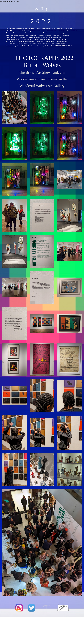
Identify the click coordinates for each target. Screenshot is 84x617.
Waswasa (51, 44)
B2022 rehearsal (57, 28)
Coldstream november (20, 33)
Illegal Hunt (33, 35)
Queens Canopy (36, 46)
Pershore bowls (72, 31)
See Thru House (11, 44)
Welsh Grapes (60, 44)
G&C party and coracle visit (35, 31)
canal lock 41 (21, 31)
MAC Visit (31, 37)
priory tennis (50, 41)
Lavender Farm (22, 37)
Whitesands (25, 46)
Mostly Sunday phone (59, 39)
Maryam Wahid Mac (54, 37)
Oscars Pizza (40, 41)
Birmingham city (70, 28)
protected (46, 46)
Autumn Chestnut (34, 28)
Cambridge (61, 31)
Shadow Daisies (23, 44)
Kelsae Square (10, 37)
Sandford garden (61, 41)
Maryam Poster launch (13, 39)
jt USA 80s (56, 35)
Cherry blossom (51, 31)
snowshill (33, 44)
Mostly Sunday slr (27, 39)
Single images (10, 28)
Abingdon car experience (26, 41)
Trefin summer (42, 44)
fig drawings (60, 33)
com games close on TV (37, 33)
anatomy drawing (22, 28)
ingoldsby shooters (45, 35)
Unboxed (8, 33)
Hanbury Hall (46, 28)
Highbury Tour (23, 35)
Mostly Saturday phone (42, 39)
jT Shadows (65, 35)
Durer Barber (51, 33)
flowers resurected (12, 35)
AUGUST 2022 (56, 46)
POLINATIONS (67, 46)
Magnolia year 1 (41, 37)
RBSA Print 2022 (11, 41)
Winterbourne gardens (13, 46)
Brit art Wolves (10, 31)
